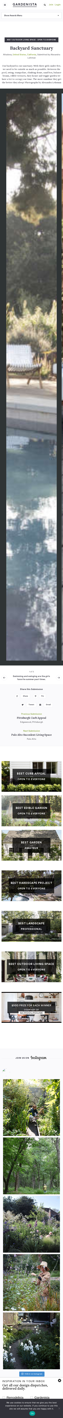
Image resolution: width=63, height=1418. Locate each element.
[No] (59, 1408)
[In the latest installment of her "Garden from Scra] (31, 1224)
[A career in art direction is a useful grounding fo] (31, 1340)
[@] (10, 1072)
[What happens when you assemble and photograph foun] (31, 1165)
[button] (44, 4)
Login (58, 5)
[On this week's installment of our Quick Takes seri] (31, 1282)
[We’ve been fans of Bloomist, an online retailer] (31, 1107)
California (31, 55)
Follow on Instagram (33, 1374)
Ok (32, 1413)
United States (19, 55)
